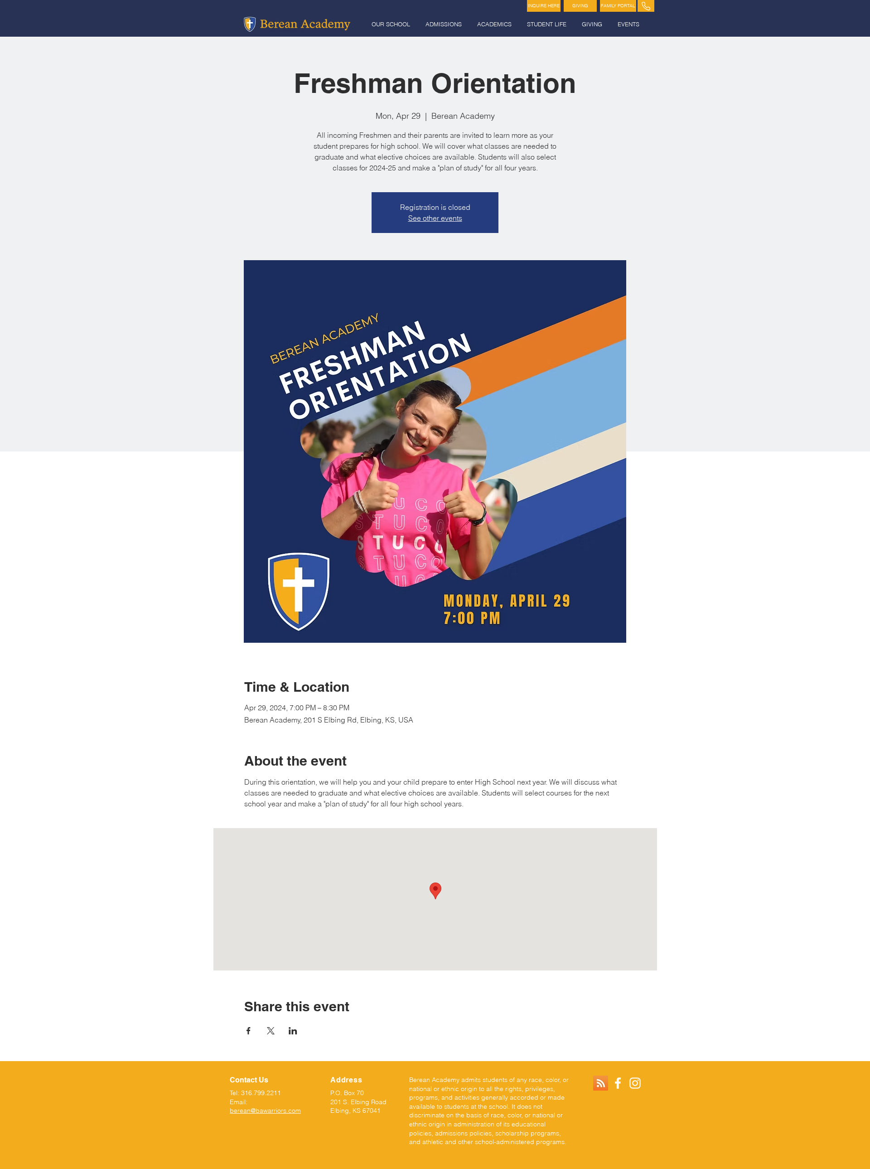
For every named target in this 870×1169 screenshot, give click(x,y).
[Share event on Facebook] (248, 1030)
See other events (435, 218)
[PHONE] (646, 6)
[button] (392, 24)
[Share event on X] (270, 1030)
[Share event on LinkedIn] (293, 1030)
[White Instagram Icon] (635, 1083)
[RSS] (600, 1083)
